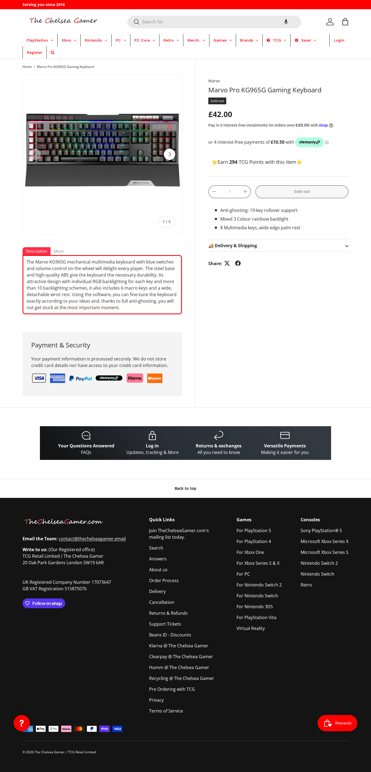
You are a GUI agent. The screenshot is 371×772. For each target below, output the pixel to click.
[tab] (37, 251)
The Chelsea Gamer (49, 752)
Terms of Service (166, 711)
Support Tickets (165, 624)
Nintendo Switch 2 (319, 563)
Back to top (185, 488)
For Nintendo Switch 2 (259, 585)
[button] (286, 21)
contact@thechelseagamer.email (92, 539)
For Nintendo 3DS (255, 607)
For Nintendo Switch (257, 596)
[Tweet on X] (227, 263)
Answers (157, 559)
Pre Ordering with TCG (172, 689)
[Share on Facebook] (237, 263)
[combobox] (214, 21)
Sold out (302, 191)
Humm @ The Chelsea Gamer (179, 667)
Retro (306, 585)
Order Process (164, 580)
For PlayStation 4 (254, 541)
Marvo (214, 80)
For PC (243, 574)
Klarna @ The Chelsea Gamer (178, 646)
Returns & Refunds (168, 613)
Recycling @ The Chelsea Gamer (181, 678)
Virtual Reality (251, 628)
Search (156, 548)
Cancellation (161, 602)
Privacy (156, 700)
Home (27, 66)
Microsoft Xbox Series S (324, 552)
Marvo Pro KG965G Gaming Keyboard (65, 66)
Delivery (157, 591)
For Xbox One (250, 552)
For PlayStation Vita (256, 617)
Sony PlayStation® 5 (321, 531)
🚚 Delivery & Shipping (232, 245)
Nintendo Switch (317, 574)
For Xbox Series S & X (258, 563)
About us (158, 570)
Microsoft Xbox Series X (324, 541)
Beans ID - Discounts (170, 635)
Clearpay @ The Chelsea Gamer (181, 657)
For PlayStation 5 (254, 531)
